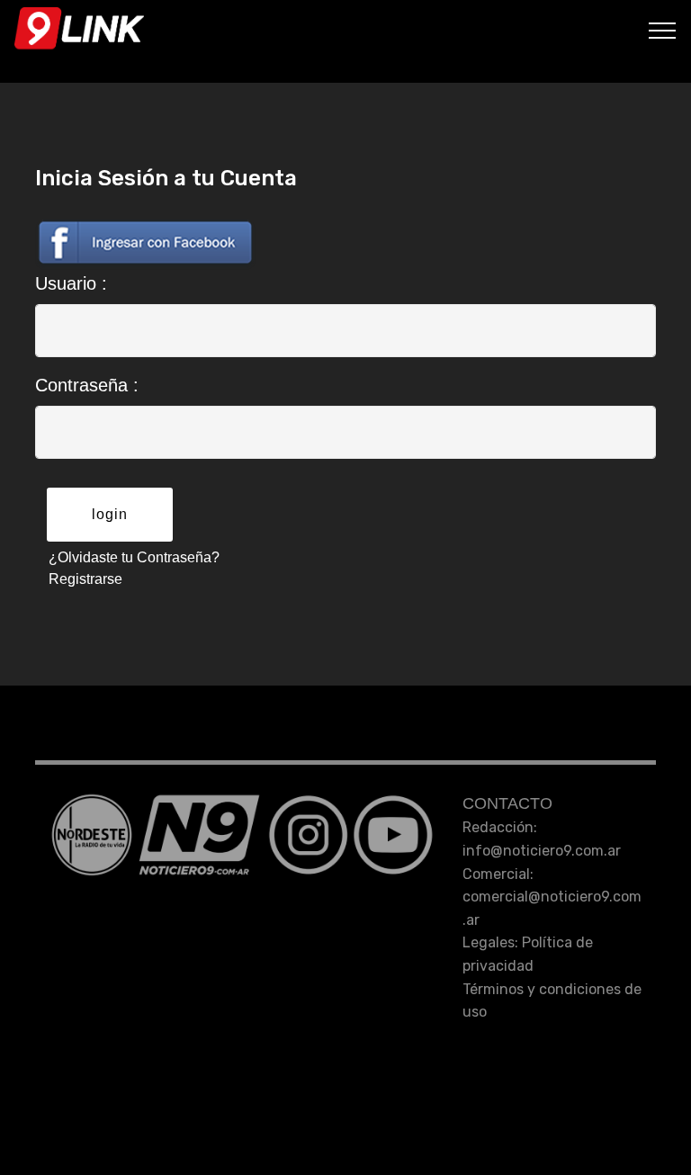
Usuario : (71, 283)
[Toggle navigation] (663, 30)
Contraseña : (87, 385)
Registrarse (85, 579)
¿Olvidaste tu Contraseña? (134, 557)
